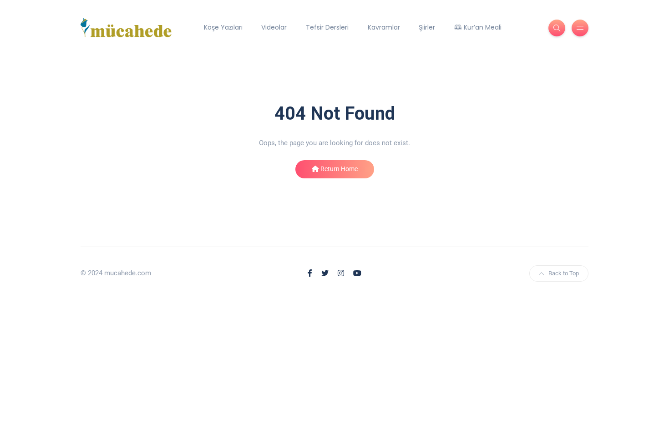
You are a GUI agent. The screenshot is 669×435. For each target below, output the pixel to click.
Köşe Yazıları (223, 27)
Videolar (274, 27)
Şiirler (427, 27)
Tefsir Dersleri (327, 27)
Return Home (338, 168)
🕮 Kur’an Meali (478, 27)
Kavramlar (384, 27)
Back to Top (563, 273)
